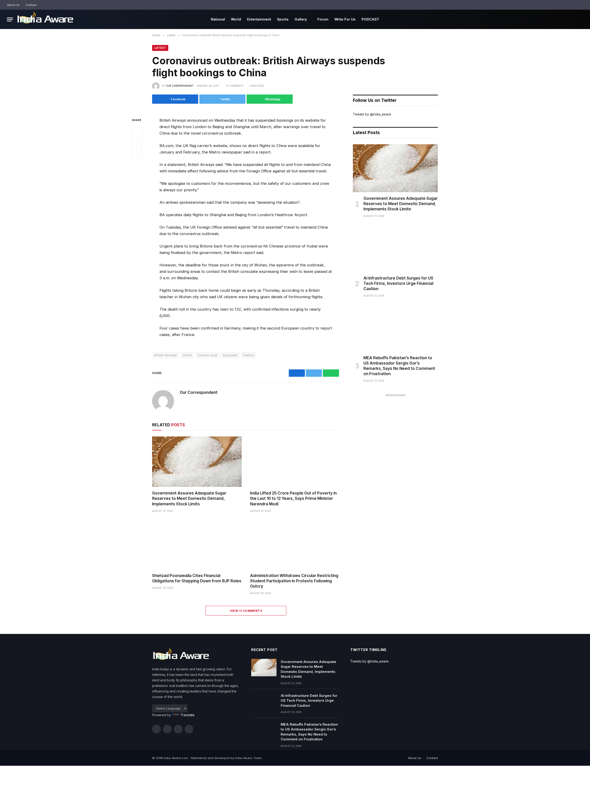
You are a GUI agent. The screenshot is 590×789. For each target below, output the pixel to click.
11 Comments (234, 85)
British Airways (165, 355)
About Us (13, 5)
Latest (160, 48)
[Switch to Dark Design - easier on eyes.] (575, 5)
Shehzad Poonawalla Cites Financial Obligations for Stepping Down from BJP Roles (196, 578)
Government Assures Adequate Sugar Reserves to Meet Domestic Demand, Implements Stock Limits (189, 498)
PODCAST (370, 19)
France (248, 355)
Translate (187, 715)
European (230, 355)
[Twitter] (136, 143)
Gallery (301, 19)
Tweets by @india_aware (372, 114)
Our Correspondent (180, 85)
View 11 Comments (246, 610)
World (236, 19)
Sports (283, 19)
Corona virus (207, 355)
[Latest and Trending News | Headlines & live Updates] (45, 19)
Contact (31, 5)
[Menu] (10, 19)
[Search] (581, 5)
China (187, 355)
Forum (322, 19)
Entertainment (259, 19)
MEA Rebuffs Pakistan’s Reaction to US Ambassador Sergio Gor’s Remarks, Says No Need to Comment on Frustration (399, 366)
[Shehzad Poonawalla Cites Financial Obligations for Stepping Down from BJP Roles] (197, 544)
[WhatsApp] (136, 153)
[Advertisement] (395, 430)
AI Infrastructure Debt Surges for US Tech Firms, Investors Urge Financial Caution (398, 283)
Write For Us (345, 19)
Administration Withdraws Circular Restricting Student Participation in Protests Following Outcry (294, 581)
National (218, 19)
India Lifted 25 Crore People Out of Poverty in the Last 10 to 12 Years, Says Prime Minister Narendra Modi (293, 498)
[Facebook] (136, 133)
